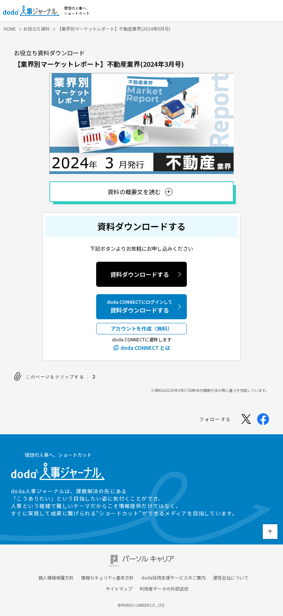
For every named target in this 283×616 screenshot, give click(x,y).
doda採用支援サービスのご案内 (173, 578)
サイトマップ (119, 589)
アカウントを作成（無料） (141, 328)
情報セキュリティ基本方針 (107, 578)
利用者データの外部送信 (164, 589)
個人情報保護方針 (56, 578)
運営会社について (230, 578)
